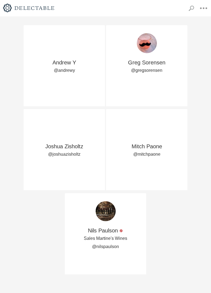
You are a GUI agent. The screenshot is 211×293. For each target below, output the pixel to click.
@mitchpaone (146, 154)
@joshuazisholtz (64, 154)
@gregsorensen (146, 70)
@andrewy (64, 70)
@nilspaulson (105, 246)
